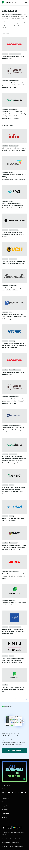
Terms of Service (10, 838)
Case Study (5, 53)
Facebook (11, 485)
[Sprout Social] (9, 2)
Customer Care (12, 285)
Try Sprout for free (14, 750)
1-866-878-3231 (6, 785)
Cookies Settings (15, 842)
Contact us (5, 788)
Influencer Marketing (13, 80)
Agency (11, 172)
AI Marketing (12, 341)
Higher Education (13, 258)
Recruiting (11, 516)
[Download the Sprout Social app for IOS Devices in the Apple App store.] (7, 827)
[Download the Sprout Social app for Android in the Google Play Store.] (17, 827)
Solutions (5, 802)
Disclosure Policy (6, 842)
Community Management (14, 53)
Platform (4, 798)
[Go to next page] (25, 699)
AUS (10, 312)
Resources (5, 809)
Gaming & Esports (13, 542)
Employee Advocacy (13, 145)
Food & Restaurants (13, 571)
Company (5, 813)
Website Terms (18, 838)
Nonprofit (11, 655)
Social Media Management (15, 627)
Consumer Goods (13, 109)
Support (4, 817)
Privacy (3, 838)
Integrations (5, 806)
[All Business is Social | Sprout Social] (14, 771)
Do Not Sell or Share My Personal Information (12, 846)
